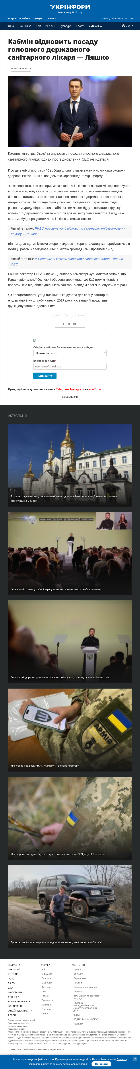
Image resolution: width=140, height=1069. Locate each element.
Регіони (50, 26)
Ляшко (56, 315)
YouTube (95, 389)
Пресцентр (39, 18)
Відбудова (47, 974)
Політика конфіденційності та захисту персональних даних (85, 1007)
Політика (46, 978)
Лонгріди (13, 997)
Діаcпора (46, 1009)
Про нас (77, 969)
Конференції (15, 1006)
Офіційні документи (20, 1010)
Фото (11, 978)
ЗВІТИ (76, 1015)
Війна (10, 26)
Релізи (12, 1015)
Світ (38, 26)
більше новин (70, 397)
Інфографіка (15, 992)
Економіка (25, 26)
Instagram (77, 389)
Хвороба (80, 315)
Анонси (52, 18)
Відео (11, 983)
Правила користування (85, 987)
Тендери (77, 991)
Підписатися (45, 375)
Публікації (14, 969)
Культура (65, 26)
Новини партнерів (19, 1001)
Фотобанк (24, 18)
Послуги (11, 18)
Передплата (79, 978)
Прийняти (101, 1063)
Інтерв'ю (13, 974)
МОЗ (68, 315)
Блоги (11, 988)
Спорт (80, 26)
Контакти (78, 974)
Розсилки (78, 1023)
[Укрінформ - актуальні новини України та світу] (70, 7)
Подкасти (14, 965)
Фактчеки (46, 987)
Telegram (62, 389)
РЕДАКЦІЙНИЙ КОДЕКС (86, 1019)
